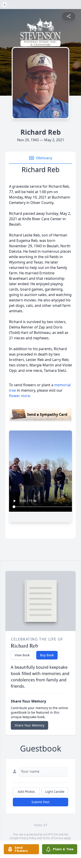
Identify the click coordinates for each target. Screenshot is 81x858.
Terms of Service (52, 838)
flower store (19, 395)
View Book (22, 655)
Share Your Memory (29, 725)
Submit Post (41, 802)
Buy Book (47, 655)
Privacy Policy (27, 838)
